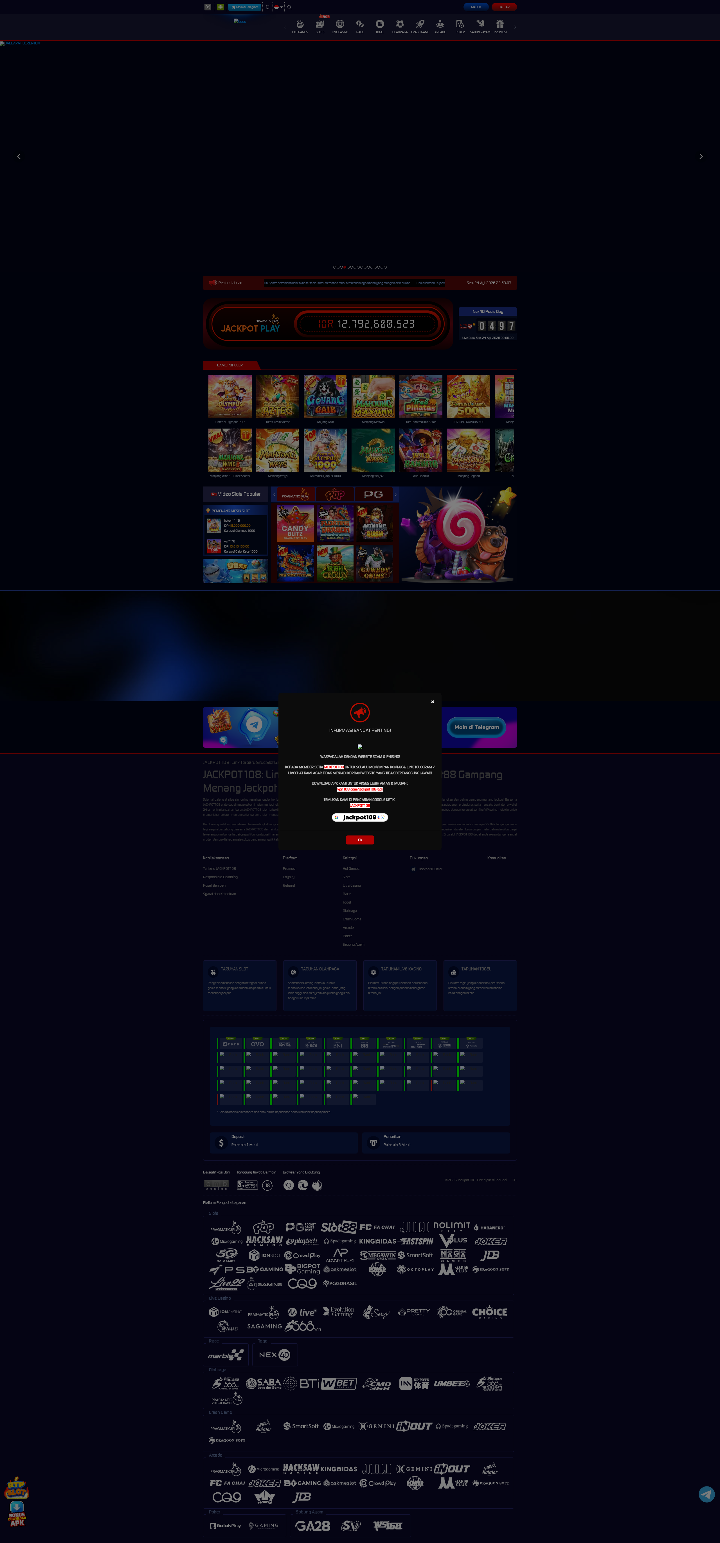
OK (360, 839)
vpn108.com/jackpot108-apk (360, 789)
